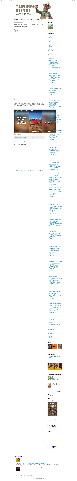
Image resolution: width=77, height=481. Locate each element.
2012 (49, 36)
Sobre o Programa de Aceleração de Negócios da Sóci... (54, 173)
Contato (28, 19)
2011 (49, 34)
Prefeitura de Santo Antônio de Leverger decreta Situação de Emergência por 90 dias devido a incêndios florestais (38, 467)
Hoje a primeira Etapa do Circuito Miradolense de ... (54, 152)
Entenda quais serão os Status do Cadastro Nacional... (54, 116)
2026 (49, 339)
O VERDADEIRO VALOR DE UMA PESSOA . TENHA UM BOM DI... (54, 169)
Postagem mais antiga (41, 170)
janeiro (50, 50)
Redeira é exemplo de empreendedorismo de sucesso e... (55, 150)
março (50, 53)
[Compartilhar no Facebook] (31, 137)
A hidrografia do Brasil (52, 318)
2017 (49, 42)
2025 (49, 337)
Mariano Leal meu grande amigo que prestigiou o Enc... (55, 94)
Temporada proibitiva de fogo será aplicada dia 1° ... (54, 264)
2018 (49, 44)
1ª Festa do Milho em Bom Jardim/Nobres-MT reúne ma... (54, 63)
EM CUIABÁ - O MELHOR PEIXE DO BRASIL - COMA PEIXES (54, 167)
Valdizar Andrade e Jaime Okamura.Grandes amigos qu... (54, 59)
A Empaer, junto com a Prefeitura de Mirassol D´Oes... (54, 182)
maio (50, 55)
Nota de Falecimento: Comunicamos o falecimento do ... (55, 92)
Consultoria (32, 19)
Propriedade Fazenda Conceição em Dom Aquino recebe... (55, 137)
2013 (49, 37)
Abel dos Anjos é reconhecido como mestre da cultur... (54, 200)
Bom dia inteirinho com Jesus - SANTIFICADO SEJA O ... (54, 276)
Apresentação (16, 19)
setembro (50, 329)
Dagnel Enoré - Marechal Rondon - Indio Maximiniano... (54, 268)
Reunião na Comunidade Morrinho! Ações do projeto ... (54, 103)
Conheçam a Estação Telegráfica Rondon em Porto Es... (54, 251)
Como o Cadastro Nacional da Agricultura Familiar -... (54, 111)
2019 (49, 45)
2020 (49, 46)
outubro (50, 330)
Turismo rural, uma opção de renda (54, 225)
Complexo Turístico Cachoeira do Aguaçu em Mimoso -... (54, 184)
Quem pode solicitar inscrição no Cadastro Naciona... (54, 118)
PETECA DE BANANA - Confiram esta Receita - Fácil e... (55, 217)
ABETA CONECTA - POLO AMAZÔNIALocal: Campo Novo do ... (55, 82)
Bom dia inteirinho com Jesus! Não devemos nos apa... (54, 74)
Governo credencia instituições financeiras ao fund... (54, 238)
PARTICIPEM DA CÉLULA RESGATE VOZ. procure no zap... (54, 234)
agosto (50, 328)
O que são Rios (51, 319)
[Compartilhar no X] (30, 137)
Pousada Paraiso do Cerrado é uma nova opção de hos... (54, 205)
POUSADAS (37, 19)
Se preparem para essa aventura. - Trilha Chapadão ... (54, 165)
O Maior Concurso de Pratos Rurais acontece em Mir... (54, 109)
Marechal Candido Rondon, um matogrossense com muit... (54, 266)
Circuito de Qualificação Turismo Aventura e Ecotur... (54, 96)
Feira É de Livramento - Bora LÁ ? (54, 299)
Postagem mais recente (18, 170)
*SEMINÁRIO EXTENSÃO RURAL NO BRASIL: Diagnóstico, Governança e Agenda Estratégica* (31, 463)
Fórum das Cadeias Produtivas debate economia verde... (55, 303)
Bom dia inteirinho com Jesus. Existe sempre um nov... (54, 198)
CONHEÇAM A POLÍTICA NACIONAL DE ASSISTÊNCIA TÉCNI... (55, 122)
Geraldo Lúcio (55, 383)
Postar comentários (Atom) (21, 172)
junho (50, 57)
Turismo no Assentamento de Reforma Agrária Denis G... (55, 220)
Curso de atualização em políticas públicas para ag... (54, 325)
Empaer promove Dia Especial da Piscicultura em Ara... (54, 80)
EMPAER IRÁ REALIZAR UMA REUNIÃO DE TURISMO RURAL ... (55, 101)
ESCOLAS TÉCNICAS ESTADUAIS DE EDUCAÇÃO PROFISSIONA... (55, 69)
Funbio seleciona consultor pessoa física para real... (54, 148)
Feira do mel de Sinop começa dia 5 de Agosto (28, 458)
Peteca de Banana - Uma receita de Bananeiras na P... (54, 215)
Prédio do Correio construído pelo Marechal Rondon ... (54, 255)
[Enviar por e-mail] (28, 137)
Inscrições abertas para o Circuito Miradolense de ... (54, 105)
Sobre (24, 19)
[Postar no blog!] (29, 137)
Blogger (43, 478)
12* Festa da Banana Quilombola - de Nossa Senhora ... (55, 306)
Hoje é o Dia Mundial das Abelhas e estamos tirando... (54, 86)
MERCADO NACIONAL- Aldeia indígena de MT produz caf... (55, 236)
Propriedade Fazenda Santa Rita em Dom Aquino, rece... (54, 135)
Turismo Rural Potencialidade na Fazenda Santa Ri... (54, 222)
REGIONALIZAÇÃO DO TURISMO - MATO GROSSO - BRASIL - (54, 283)
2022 (49, 49)
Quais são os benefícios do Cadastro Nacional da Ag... (54, 113)
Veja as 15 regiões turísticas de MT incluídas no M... (54, 281)
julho (50, 326)
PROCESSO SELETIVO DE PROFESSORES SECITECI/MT (54, 67)
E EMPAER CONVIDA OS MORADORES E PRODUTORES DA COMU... (55, 98)
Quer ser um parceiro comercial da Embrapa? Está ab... (54, 78)
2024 (49, 336)
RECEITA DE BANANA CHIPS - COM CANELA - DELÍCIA (54, 213)
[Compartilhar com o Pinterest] (32, 137)
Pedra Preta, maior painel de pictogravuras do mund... (53, 310)
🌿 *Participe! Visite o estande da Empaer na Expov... (54, 294)
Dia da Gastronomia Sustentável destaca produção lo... (54, 154)
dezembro (51, 333)
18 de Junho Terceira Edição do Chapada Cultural (54, 143)
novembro (51, 332)
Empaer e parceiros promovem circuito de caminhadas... (55, 180)
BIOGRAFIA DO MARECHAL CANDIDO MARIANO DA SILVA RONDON (55, 259)
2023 (49, 335)
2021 (49, 48)
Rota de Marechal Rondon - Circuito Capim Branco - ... (54, 257)
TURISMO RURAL (43, 19)
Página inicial (30, 170)
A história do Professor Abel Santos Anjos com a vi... (54, 202)
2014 (49, 38)
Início (21, 19)
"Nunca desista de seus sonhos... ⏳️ (54, 90)
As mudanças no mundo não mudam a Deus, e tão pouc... (55, 287)
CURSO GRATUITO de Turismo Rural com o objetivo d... (55, 194)
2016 (49, 41)
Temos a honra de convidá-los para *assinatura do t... (54, 227)
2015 (49, 40)
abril (50, 54)
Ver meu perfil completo (55, 385)
